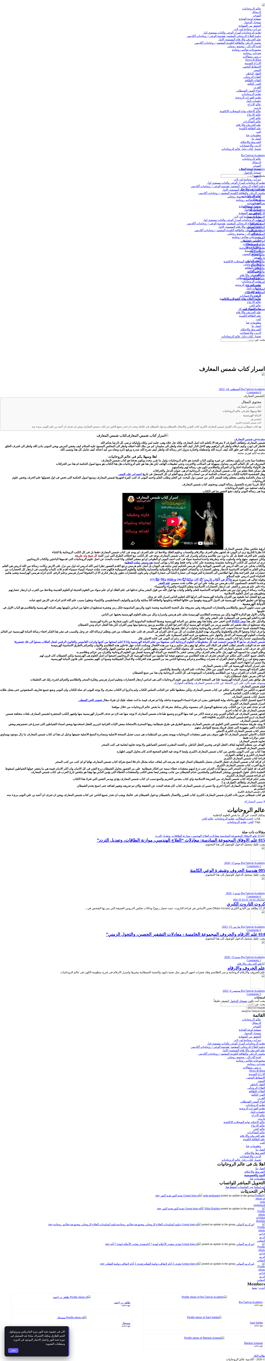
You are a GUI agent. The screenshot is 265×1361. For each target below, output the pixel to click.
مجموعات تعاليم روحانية (250, 1060)
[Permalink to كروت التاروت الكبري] (249, 899)
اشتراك (242, 309)
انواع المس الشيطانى (252, 1101)
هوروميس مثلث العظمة (138, 562)
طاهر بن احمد (122, 1302)
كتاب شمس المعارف (249, 406)
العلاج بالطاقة (257, 1091)
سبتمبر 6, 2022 (231, 990)
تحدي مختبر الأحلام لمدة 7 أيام (128, 1244)
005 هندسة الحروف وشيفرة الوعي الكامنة (227, 870)
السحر (261, 1081)
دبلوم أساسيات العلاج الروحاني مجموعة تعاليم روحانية (85, 1224)
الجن (250, 822)
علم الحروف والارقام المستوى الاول (243, 1050)
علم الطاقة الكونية (254, 1139)
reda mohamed (211, 1195)
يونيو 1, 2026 (233, 893)
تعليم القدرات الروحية (252, 1108)
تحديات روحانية (256, 1064)
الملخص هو (256, 419)
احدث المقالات (244, 818)
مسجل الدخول (238, 1000)
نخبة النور (165, 1195)
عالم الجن (207, 818)
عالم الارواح (258, 1125)
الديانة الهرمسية (252, 415)
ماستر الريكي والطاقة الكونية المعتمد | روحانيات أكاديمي (231, 1053)
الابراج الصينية (257, 1074)
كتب (262, 1142)
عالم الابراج (258, 1115)
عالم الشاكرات (256, 1132)
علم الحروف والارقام (246, 968)
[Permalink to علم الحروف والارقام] (251, 963)
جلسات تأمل (257, 1111)
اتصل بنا (260, 1149)
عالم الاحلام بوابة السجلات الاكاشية (244, 1122)
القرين (261, 1098)
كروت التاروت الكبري (246, 904)
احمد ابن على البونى (130, 474)
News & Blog (257, 1070)
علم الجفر (164, 583)
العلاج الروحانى (256, 1087)
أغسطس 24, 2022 (229, 389)
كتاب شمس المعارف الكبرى (248, 423)
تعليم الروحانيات (224, 818)
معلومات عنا (257, 1178)
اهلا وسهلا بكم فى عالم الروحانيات (242, 410)
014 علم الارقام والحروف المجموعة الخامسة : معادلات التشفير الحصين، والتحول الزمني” (185, 934)
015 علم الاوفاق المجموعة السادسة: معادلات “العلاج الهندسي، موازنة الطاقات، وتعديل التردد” (181, 840)
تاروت (261, 1118)
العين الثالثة (258, 1094)
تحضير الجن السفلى (90, 700)
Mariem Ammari (253, 1343)
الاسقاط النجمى (255, 1077)
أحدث (262, 1288)
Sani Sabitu (256, 1322)
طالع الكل (259, 1355)
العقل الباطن (257, 1084)
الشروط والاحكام (254, 1152)
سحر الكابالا (239, 621)
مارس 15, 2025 (231, 926)
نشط (254, 1288)
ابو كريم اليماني (245, 1224)
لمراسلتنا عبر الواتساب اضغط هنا (245, 1187)
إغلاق (13, 1350)
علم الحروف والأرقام (252, 1135)
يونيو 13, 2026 (232, 862)
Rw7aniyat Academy (253, 155)
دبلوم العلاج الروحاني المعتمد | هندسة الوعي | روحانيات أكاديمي (228, 1046)
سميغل (126, 1323)
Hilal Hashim (212, 1208)
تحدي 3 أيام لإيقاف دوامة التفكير (124, 1263)
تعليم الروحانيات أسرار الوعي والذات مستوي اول (236, 1043)
